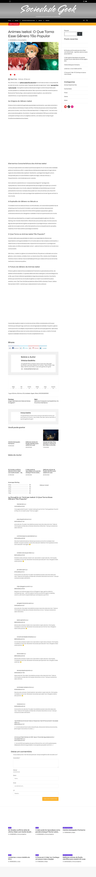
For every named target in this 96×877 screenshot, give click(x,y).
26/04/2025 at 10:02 (19, 555)
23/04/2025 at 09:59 (19, 538)
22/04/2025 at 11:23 (19, 521)
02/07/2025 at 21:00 (19, 740)
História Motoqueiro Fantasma (14, 442)
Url (14, 790)
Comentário (16, 758)
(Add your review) (44, 485)
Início (9, 20)
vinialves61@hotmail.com (31, 369)
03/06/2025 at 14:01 (19, 689)
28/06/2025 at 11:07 (19, 724)
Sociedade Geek (48, 9)
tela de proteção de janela (23, 670)
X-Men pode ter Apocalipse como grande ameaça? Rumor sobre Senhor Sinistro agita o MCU (33, 472)
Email (14, 783)
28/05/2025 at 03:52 (19, 656)
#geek (32, 393)
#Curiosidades (26, 393)
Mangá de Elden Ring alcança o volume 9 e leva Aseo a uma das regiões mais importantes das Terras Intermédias (50, 445)
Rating (15, 770)
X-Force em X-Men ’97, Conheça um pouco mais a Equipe (47, 858)
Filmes (16, 20)
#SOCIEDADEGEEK (44, 393)
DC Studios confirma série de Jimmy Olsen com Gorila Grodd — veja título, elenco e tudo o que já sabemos (15, 472)
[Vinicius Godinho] (15, 417)
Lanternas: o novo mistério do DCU (73, 68)
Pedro (73, 832)
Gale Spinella (20, 504)
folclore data (20, 653)
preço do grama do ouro (23, 519)
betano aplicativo (21, 620)
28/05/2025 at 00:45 (19, 622)
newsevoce (20, 704)
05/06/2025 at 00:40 (19, 706)
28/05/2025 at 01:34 (19, 639)
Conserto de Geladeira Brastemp (25, 637)
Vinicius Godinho (22, 40)
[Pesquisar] (79, 34)
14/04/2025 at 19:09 (19, 506)
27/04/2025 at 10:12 (19, 572)
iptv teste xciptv (21, 569)
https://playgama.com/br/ (23, 586)
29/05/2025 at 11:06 (19, 672)
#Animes (19, 393)
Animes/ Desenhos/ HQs (28, 20)
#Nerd (36, 393)
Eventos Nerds (68, 89)
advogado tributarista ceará (24, 603)
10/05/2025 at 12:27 (19, 605)
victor (18, 861)
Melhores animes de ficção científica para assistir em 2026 (32, 443)
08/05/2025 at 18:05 (19, 588)
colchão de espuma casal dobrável (25, 536)
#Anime (14, 393)
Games (47, 20)
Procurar (66, 30)
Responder (17, 514)
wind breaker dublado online (24, 687)
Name (14, 775)
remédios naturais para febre (24, 553)
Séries (40, 20)
